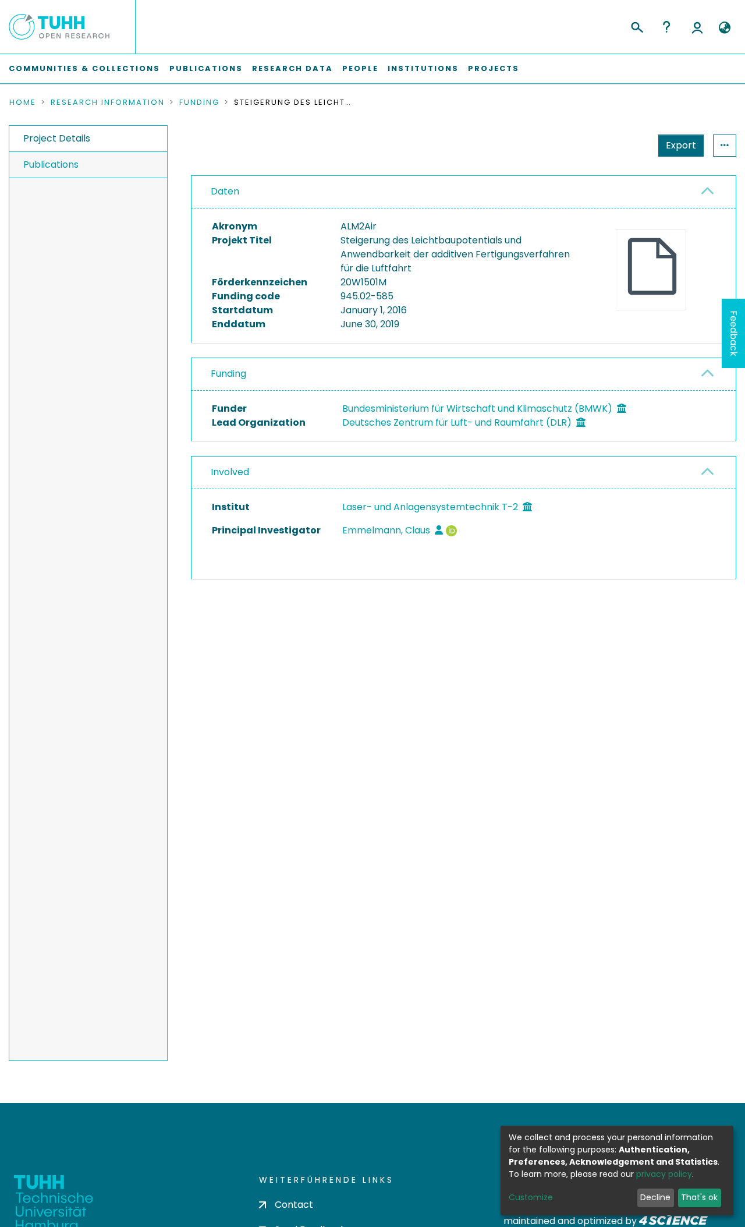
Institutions (423, 68)
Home (22, 102)
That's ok (699, 1197)
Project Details (56, 138)
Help (666, 27)
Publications (206, 68)
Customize (531, 1197)
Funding (199, 102)
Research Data (292, 68)
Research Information (108, 102)
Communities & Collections (84, 68)
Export (681, 145)
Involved (230, 472)
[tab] (463, 192)
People (360, 68)
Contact (294, 1204)
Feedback (733, 333)
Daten (225, 191)
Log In (697, 27)
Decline (655, 1197)
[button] (724, 28)
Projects (493, 68)
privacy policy (664, 1174)
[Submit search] (636, 26)
